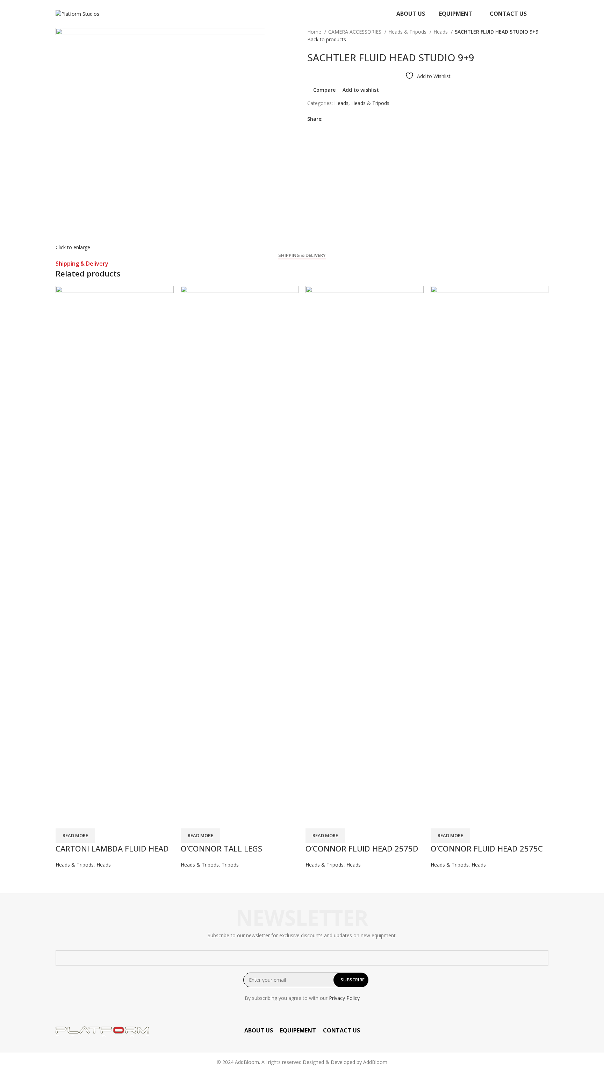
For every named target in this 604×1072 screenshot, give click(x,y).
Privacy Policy (344, 998)
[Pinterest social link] (344, 119)
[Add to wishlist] (102, 819)
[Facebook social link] (328, 119)
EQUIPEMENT (298, 1030)
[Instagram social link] (543, 1032)
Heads (441, 31)
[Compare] (64, 819)
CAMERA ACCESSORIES (355, 31)
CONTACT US (341, 1030)
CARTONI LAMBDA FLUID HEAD (112, 848)
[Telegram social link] (361, 119)
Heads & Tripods (408, 31)
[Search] (546, 14)
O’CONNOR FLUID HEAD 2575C (487, 848)
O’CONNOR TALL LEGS (221, 848)
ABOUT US (258, 1030)
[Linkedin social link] (352, 119)
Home (315, 31)
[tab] (302, 255)
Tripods (230, 864)
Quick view (83, 819)
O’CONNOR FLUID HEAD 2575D (361, 848)
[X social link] (336, 119)
